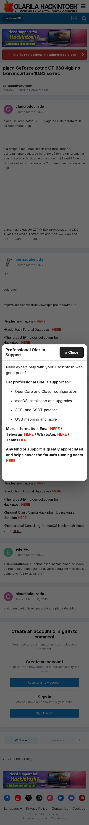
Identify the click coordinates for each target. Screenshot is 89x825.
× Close (72, 352)
